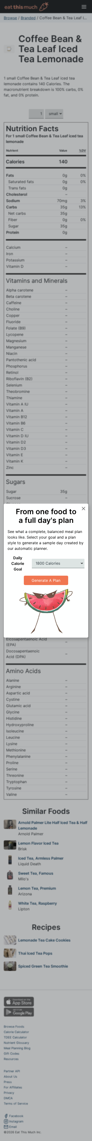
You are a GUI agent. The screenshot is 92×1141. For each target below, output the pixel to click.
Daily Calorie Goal (17, 563)
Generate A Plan (46, 580)
